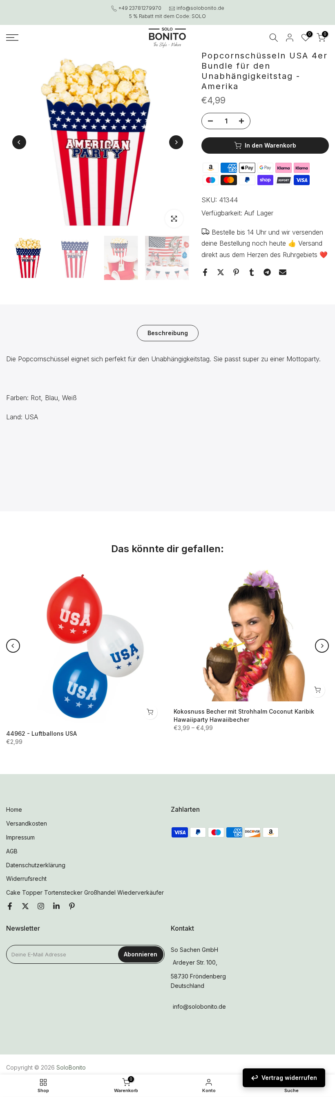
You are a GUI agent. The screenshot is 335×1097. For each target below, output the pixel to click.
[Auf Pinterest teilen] (236, 272)
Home (14, 809)
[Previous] (19, 142)
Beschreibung (167, 332)
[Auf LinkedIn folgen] (56, 906)
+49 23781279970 (139, 8)
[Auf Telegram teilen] (267, 272)
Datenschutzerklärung (35, 865)
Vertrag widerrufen (289, 1077)
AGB (12, 851)
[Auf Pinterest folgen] (72, 906)
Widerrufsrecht (26, 878)
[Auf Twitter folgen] (25, 906)
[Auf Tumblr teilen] (251, 272)
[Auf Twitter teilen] (220, 272)
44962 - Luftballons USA (41, 733)
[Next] (176, 142)
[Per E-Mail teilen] (282, 272)
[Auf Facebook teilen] (205, 272)
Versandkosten (26, 823)
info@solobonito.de (200, 8)
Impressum (20, 837)
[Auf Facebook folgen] (9, 906)
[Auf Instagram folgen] (41, 906)
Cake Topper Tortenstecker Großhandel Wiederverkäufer (85, 892)
